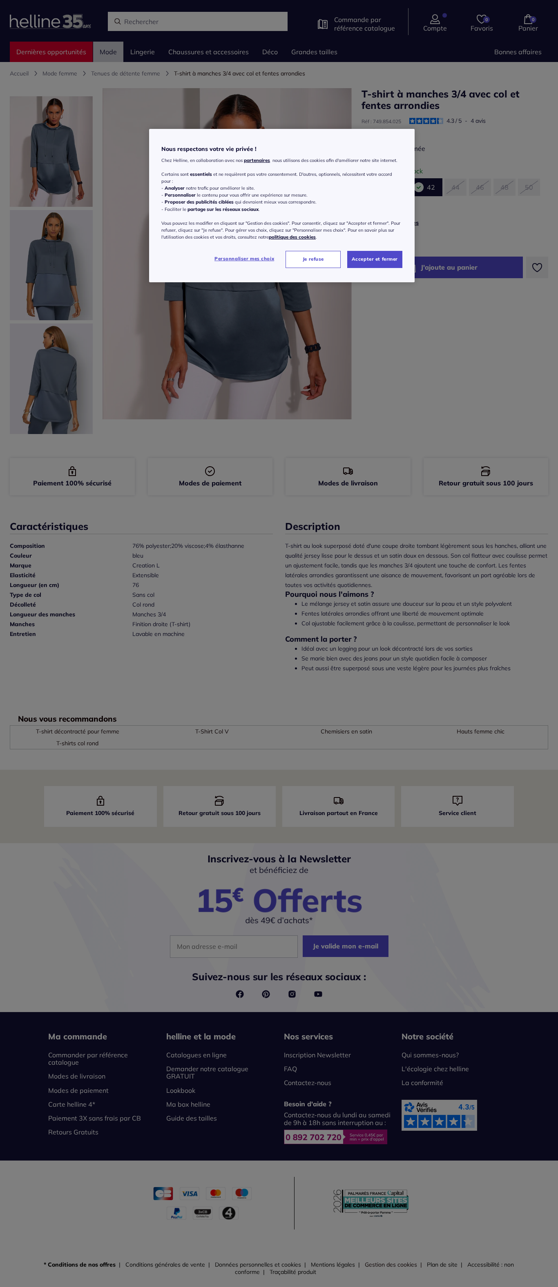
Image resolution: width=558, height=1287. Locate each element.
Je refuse (313, 259)
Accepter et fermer (375, 259)
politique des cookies (292, 237)
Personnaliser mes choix (244, 258)
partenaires (257, 160)
